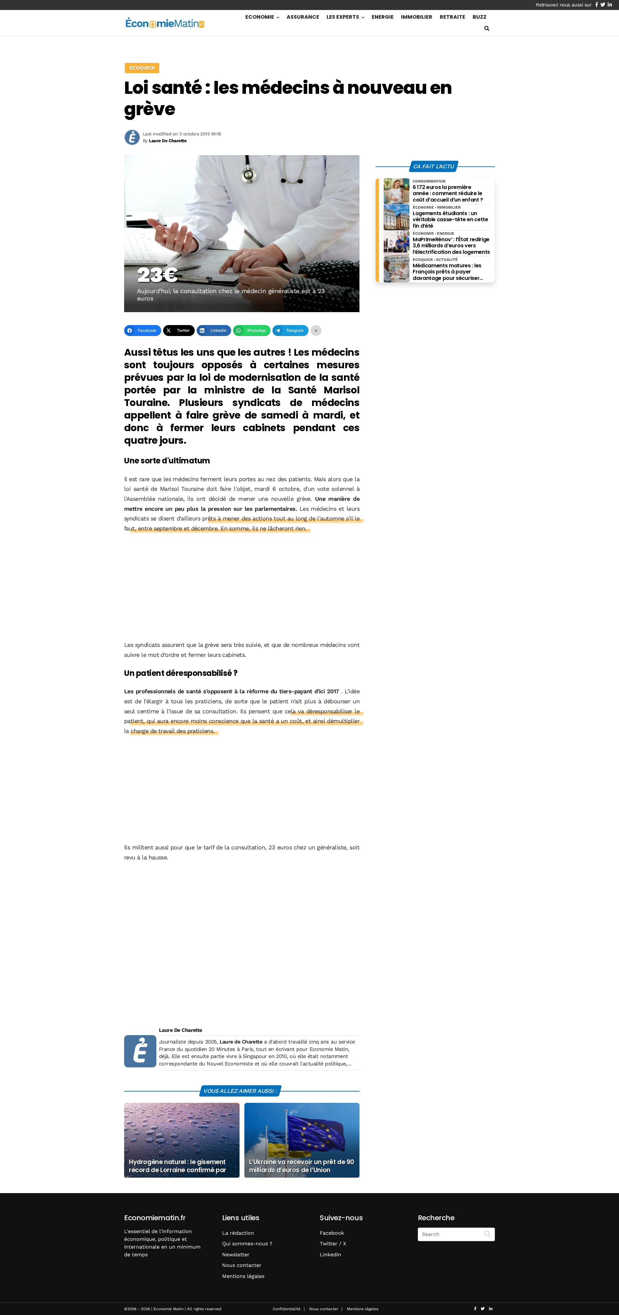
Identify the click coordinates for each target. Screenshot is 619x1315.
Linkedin (330, 1254)
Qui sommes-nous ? (247, 1244)
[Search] (487, 1234)
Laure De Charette (180, 1030)
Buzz (479, 17)
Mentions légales (243, 1276)
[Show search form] (487, 28)
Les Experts (343, 17)
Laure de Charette (241, 1042)
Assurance (303, 17)
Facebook (332, 1233)
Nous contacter (241, 1265)
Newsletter (236, 1254)
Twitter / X (333, 1244)
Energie (383, 17)
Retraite (452, 17)
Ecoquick (142, 68)
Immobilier (416, 17)
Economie (259, 17)
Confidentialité (286, 1309)
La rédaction (238, 1233)
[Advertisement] (241, 587)
